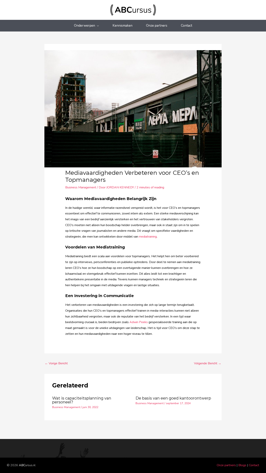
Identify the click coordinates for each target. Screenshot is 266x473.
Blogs (242, 465)
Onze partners (226, 465)
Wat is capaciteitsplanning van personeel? (81, 400)
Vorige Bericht (56, 363)
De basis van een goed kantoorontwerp (173, 398)
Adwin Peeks (138, 322)
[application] (97, 25)
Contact (254, 465)
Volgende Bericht (207, 363)
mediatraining (148, 236)
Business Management (80, 187)
